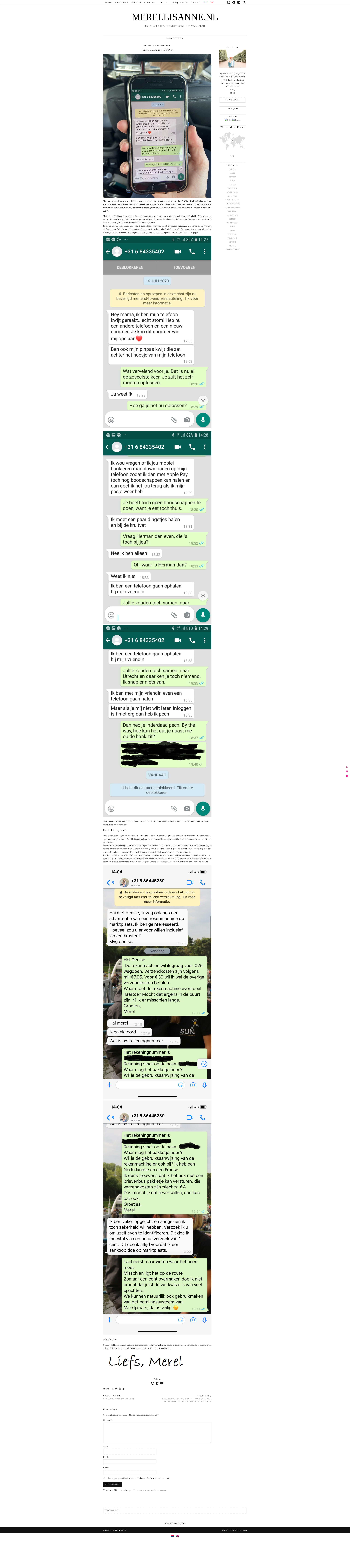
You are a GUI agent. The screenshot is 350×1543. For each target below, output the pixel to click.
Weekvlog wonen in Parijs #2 (118, 1397)
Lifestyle (232, 196)
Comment (107, 1420)
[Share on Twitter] (116, 1389)
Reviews (232, 242)
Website (106, 1468)
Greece (232, 184)
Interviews (232, 192)
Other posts (232, 223)
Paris (232, 230)
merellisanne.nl (175, 17)
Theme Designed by (234, 1530)
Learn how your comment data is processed (150, 1490)
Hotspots (232, 188)
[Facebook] (233, 2)
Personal (196, 3)
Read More (232, 100)
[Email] (239, 2)
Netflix (232, 219)
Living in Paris (179, 3)
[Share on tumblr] (123, 1389)
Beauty (232, 169)
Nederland (232, 215)
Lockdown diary (232, 207)
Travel (232, 246)
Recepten (232, 238)
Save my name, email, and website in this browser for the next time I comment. (138, 1478)
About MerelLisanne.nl (144, 3)
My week (232, 211)
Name (106, 1447)
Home (108, 3)
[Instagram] (228, 2)
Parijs (232, 226)
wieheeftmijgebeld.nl (165, 862)
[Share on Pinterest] (120, 1389)
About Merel (121, 3)
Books (232, 173)
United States (232, 249)
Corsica (232, 177)
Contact (164, 3)
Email (106, 1457)
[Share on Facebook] (113, 1389)
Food (232, 181)
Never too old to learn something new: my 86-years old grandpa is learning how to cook (186, 1399)
